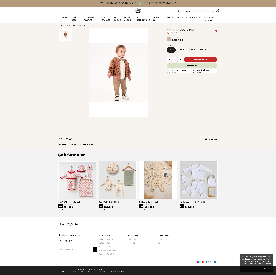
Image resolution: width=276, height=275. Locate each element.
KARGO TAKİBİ (104, 243)
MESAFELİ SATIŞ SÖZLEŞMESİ (110, 247)
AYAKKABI (168, 17)
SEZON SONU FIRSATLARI (88, 18)
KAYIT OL (131, 243)
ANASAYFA (63, 17)
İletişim (160, 239)
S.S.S (159, 243)
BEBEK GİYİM (156, 18)
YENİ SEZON (75, 18)
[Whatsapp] (70, 241)
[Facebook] (60, 241)
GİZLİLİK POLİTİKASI (106, 254)
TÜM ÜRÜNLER (105, 18)
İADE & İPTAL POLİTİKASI (108, 250)
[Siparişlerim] (212, 11)
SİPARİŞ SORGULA (105, 239)
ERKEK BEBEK (79, 25)
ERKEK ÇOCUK (127, 18)
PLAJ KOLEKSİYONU (143, 18)
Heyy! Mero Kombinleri (209, 18)
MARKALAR (195, 17)
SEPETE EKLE (200, 59)
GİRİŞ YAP (132, 239)
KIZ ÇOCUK (117, 18)
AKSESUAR (182, 17)
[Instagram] (65, 241)
